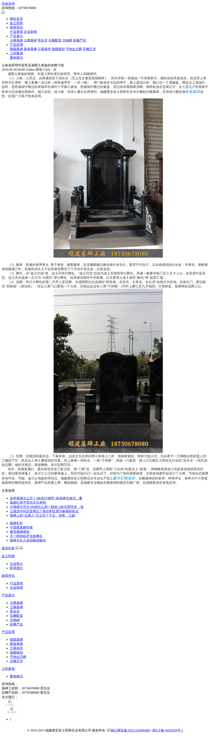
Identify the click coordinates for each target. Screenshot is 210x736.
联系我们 (16, 568)
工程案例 (16, 53)
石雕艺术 (89, 49)
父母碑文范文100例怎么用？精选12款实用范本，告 (47, 507)
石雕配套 (55, 40)
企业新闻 (30, 31)
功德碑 (67, 40)
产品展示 (16, 36)
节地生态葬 (74, 49)
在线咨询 (8, 3)
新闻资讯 (16, 27)
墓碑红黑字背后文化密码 (28, 502)
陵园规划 (58, 49)
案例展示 (16, 57)
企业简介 (16, 564)
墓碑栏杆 (16, 523)
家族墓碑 (30, 49)
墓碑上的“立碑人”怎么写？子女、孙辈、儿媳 (42, 515)
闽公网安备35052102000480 (130, 730)
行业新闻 (16, 31)
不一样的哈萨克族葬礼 (26, 536)
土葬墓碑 (30, 40)
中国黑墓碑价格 (21, 527)
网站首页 (16, 19)
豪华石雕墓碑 (124, 478)
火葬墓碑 (16, 40)
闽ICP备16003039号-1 (167, 730)
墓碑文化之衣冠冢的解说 (28, 540)
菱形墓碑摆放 (20, 531)
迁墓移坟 (44, 49)
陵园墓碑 (16, 49)
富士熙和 (16, 23)
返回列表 (8, 548)
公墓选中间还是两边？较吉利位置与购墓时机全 (44, 511)
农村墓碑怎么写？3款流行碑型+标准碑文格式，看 (46, 498)
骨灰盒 (43, 40)
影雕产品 (79, 40)
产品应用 (16, 44)
